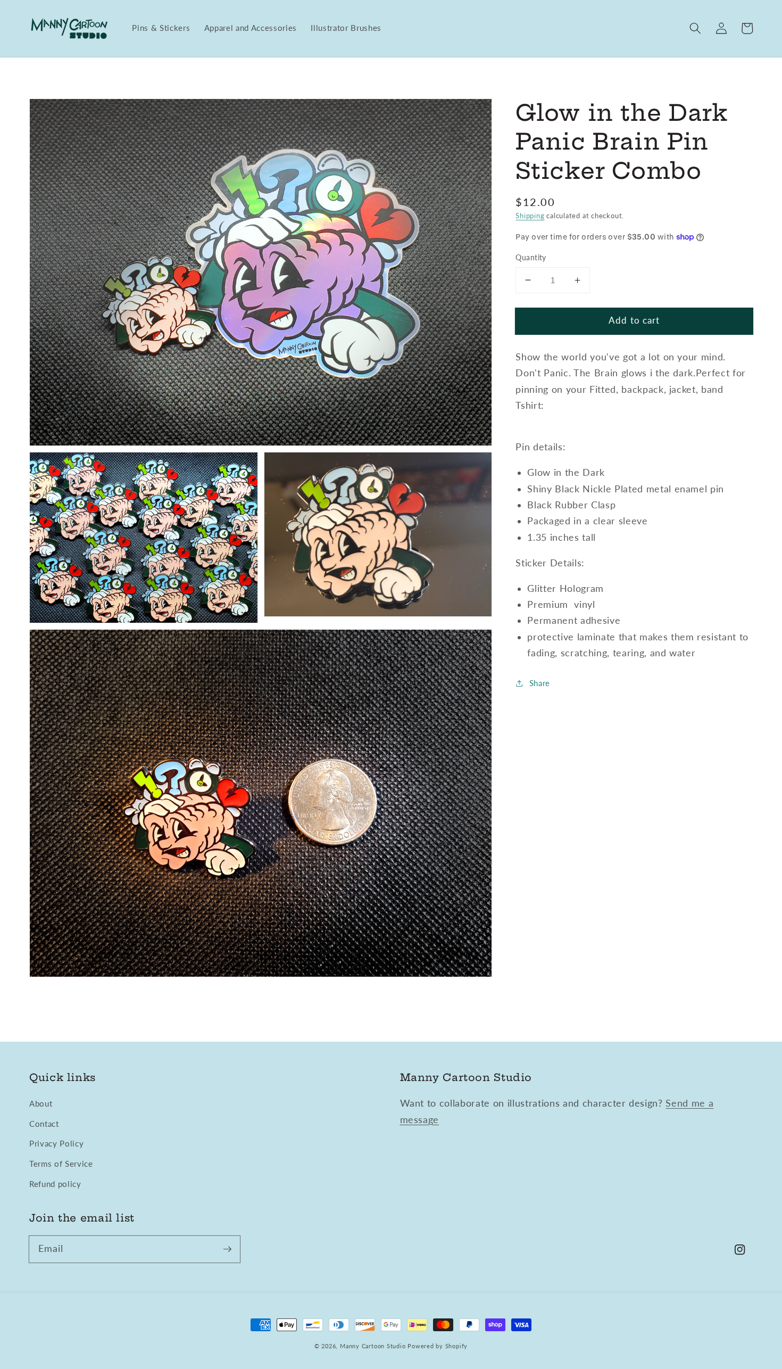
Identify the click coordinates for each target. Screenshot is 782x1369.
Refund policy (55, 1184)
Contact (44, 1123)
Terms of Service (61, 1163)
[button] (695, 28)
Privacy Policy (56, 1143)
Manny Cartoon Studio (372, 1345)
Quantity (530, 257)
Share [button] (539, 683)
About (40, 1103)
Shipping (529, 215)
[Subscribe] (227, 1248)
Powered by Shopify (437, 1345)
